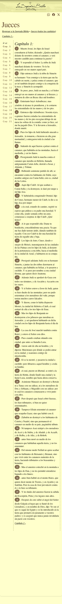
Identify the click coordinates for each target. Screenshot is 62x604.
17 (7, 106)
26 (17, 381)
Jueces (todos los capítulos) (43, 31)
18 (7, 110)
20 (7, 118)
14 (7, 95)
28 (17, 409)
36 (17, 499)
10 (7, 80)
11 (7, 84)
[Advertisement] (31, 563)
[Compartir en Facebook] (53, 14)
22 (17, 337)
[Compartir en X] (58, 14)
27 (17, 398)
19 (7, 114)
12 (7, 88)
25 (17, 370)
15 (7, 99)
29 (17, 417)
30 (17, 428)
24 (17, 359)
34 (17, 477)
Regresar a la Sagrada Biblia (15, 31)
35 (17, 491)
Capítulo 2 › (7, 36)
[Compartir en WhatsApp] (48, 14)
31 (17, 439)
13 (7, 91)
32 (17, 449)
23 (17, 345)
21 (7, 121)
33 (17, 466)
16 (7, 103)
